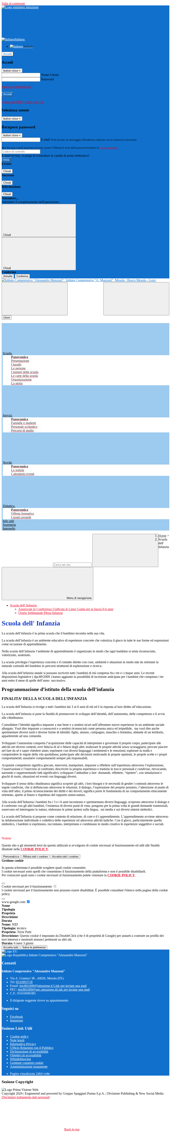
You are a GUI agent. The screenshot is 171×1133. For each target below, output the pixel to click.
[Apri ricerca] (136, 298)
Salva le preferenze (34, 947)
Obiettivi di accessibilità (25, 1055)
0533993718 (24, 982)
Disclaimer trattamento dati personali (26, 1097)
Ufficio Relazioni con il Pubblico (31, 1048)
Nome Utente (50, 75)
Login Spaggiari (108, 147)
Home (162, 535)
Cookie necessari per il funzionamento (27, 886)
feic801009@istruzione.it (53, 986)
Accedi (7, 54)
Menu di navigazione (79, 598)
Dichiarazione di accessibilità (29, 1051)
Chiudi (7, 171)
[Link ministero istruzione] (20, 7)
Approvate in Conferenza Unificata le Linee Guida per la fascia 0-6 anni (65, 609)
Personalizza (11, 856)
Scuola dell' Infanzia (23, 605)
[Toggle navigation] (35, 298)
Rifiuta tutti (35, 856)
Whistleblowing (20, 1059)
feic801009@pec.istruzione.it (54, 989)
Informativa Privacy (23, 1044)
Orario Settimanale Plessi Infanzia (40, 613)
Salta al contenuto (13, 3)
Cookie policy (19, 1036)
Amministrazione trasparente (29, 1066)
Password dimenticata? (17, 86)
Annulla (7, 276)
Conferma (22, 276)
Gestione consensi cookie (26, 1063)
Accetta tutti (65, 856)
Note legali (17, 1040)
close (6, 317)
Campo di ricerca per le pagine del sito (27, 564)
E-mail (45, 139)
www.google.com (14, 902)
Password (47, 79)
